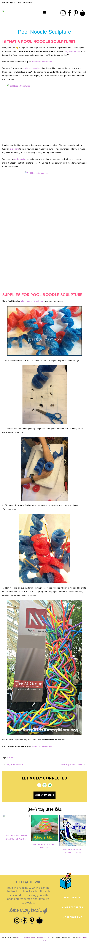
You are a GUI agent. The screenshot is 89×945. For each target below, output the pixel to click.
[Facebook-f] (69, 13)
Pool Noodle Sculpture (44, 32)
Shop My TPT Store (44, 795)
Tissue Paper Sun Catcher (71, 764)
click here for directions (32, 301)
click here (14, 149)
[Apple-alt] (82, 13)
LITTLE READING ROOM (26, 937)
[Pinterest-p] (76, 13)
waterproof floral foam (42, 62)
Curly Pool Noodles (14, 764)
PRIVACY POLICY (43, 937)
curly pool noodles (72, 51)
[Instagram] (63, 13)
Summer (10, 758)
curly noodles (20, 159)
